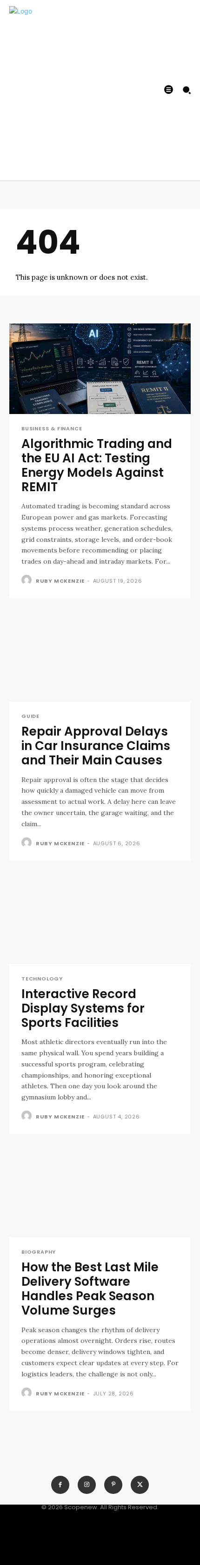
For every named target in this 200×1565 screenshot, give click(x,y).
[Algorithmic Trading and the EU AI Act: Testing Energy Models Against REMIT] (100, 368)
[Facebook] (60, 1485)
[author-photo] (27, 580)
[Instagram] (87, 1485)
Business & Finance (51, 428)
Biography (38, 1252)
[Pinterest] (113, 1485)
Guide (30, 716)
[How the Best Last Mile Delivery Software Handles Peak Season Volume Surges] (100, 1192)
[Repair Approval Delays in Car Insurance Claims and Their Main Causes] (100, 656)
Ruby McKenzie (60, 581)
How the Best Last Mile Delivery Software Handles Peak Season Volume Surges (90, 1289)
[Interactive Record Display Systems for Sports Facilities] (100, 919)
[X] (140, 1485)
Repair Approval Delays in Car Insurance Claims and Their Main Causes (95, 746)
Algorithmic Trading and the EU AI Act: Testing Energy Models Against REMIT (96, 465)
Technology (42, 978)
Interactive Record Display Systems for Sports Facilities (83, 1008)
